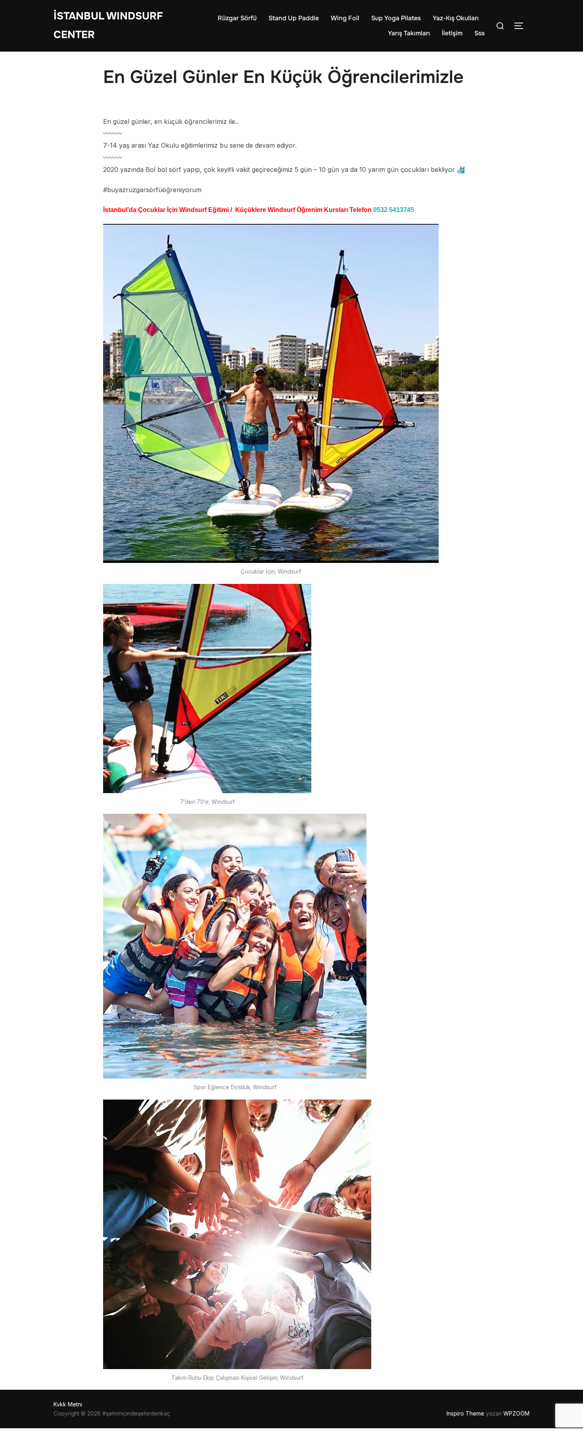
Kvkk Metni (68, 1404)
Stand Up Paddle (293, 18)
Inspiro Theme (465, 1413)
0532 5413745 (393, 209)
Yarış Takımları (409, 33)
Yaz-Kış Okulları (456, 18)
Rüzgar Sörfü (237, 18)
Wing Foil (345, 18)
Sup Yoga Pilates (396, 18)
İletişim (452, 33)
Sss (479, 33)
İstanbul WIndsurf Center (108, 25)
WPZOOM (516, 1413)
